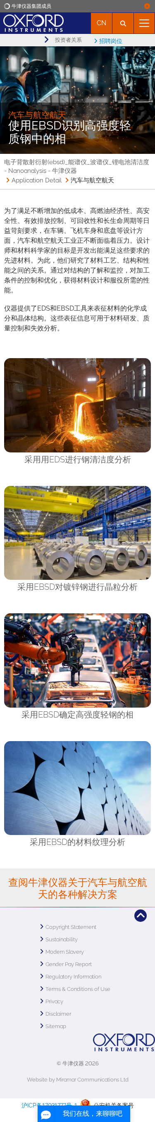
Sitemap (55, 1026)
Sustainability (61, 939)
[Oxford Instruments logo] (32, 22)
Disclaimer (58, 1014)
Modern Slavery (64, 952)
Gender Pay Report (68, 964)
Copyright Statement (70, 927)
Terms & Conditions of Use (77, 989)
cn (101, 23)
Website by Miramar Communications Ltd (78, 1080)
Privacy (54, 1001)
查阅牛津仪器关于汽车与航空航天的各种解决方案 (77, 888)
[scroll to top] (140, 915)
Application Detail (37, 180)
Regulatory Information (73, 977)
